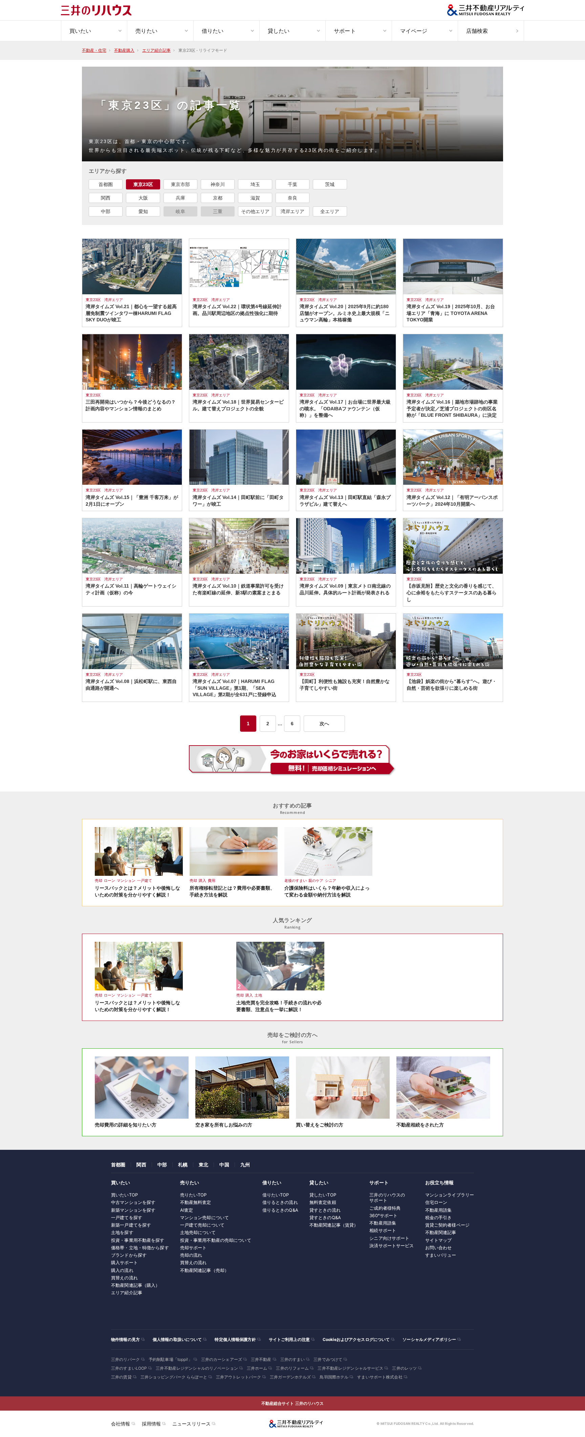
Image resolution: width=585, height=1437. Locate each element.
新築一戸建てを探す (131, 1225)
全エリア (329, 211)
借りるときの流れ (280, 1202)
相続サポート (382, 1230)
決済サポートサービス (391, 1245)
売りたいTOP (193, 1195)
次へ (324, 723)
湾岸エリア (292, 211)
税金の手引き (438, 1217)
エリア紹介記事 (126, 1292)
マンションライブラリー (449, 1195)
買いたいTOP (124, 1195)
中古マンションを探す (133, 1202)
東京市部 (180, 184)
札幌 (183, 1164)
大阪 (143, 198)
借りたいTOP (275, 1195)
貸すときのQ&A (325, 1217)
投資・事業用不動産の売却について (215, 1240)
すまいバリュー (440, 1255)
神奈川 (218, 184)
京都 (217, 198)
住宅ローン (436, 1202)
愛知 (143, 211)
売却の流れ (191, 1255)
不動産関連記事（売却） (204, 1270)
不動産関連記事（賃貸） (333, 1225)
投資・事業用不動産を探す (138, 1240)
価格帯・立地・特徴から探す (140, 1247)
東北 (203, 1164)
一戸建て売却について (202, 1225)
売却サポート (193, 1247)
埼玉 (255, 184)
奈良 (292, 198)
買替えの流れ (124, 1277)
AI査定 (186, 1210)
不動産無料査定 (195, 1202)
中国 (224, 1164)
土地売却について (198, 1232)
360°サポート (383, 1215)
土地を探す (122, 1232)
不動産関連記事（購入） (135, 1285)
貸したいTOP (322, 1195)
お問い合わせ (438, 1247)
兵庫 (180, 198)
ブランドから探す (129, 1255)
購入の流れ (122, 1270)
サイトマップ (438, 1240)
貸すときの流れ (325, 1210)
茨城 (329, 184)
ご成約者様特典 (384, 1208)
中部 (105, 211)
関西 (105, 198)
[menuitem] (94, 31)
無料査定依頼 (322, 1202)
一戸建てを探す (126, 1217)
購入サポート (124, 1262)
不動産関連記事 (440, 1232)
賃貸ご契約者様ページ (447, 1225)
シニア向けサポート (389, 1238)
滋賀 (255, 198)
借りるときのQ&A (280, 1210)
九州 (245, 1164)
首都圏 (106, 184)
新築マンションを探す (133, 1210)
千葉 (292, 184)
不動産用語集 (382, 1223)
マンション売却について (204, 1217)
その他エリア (255, 211)
